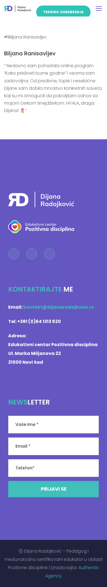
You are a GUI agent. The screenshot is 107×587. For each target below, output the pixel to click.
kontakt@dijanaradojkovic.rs (58, 307)
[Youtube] (49, 253)
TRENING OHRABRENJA (63, 12)
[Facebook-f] (13, 253)
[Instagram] (31, 253)
